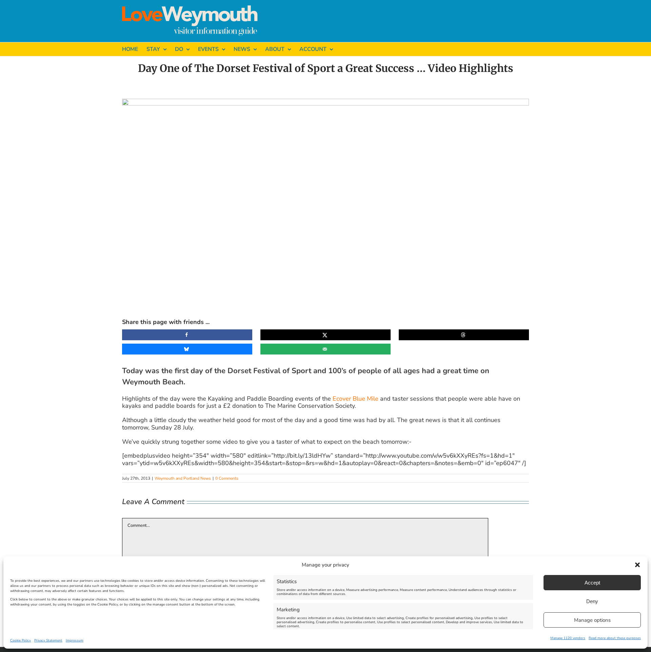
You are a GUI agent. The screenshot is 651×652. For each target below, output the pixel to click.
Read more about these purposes (615, 638)
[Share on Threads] (464, 334)
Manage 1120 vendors (567, 638)
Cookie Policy (20, 640)
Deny (592, 601)
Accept (592, 583)
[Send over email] (325, 349)
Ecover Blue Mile (355, 399)
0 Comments (226, 478)
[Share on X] (325, 334)
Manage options (592, 620)
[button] (637, 564)
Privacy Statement (48, 640)
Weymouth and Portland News (183, 478)
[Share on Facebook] (187, 334)
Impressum (74, 640)
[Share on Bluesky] (187, 349)
